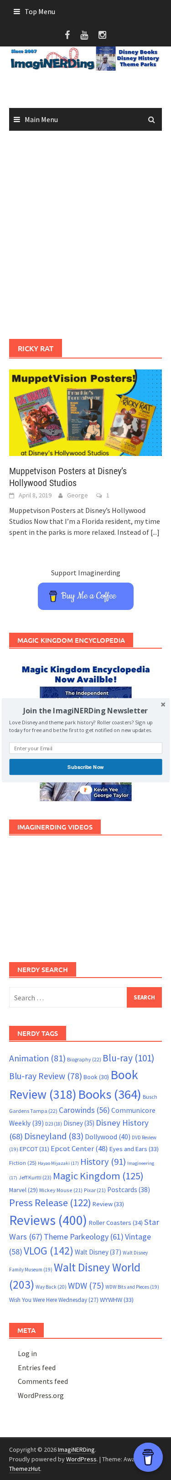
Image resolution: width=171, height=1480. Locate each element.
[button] (85, 710)
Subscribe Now (85, 766)
